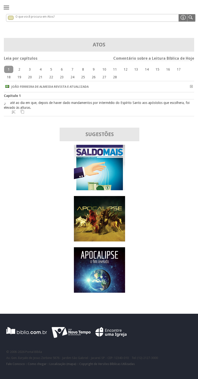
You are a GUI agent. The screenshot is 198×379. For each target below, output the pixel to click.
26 (94, 77)
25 (83, 77)
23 (62, 77)
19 (19, 77)
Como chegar (37, 364)
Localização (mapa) (63, 364)
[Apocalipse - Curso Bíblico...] (99, 240)
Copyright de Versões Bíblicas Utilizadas (107, 364)
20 (30, 77)
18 (9, 77)
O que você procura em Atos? (35, 16)
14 (147, 69)
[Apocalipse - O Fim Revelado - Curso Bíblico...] (99, 291)
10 (104, 69)
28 (115, 77)
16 (168, 69)
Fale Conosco (15, 364)
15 (157, 69)
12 (125, 69)
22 (51, 77)
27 (104, 77)
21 (40, 77)
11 (115, 69)
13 (136, 69)
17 (179, 69)
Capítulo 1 (12, 96)
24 (72, 77)
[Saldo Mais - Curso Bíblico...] (99, 189)
